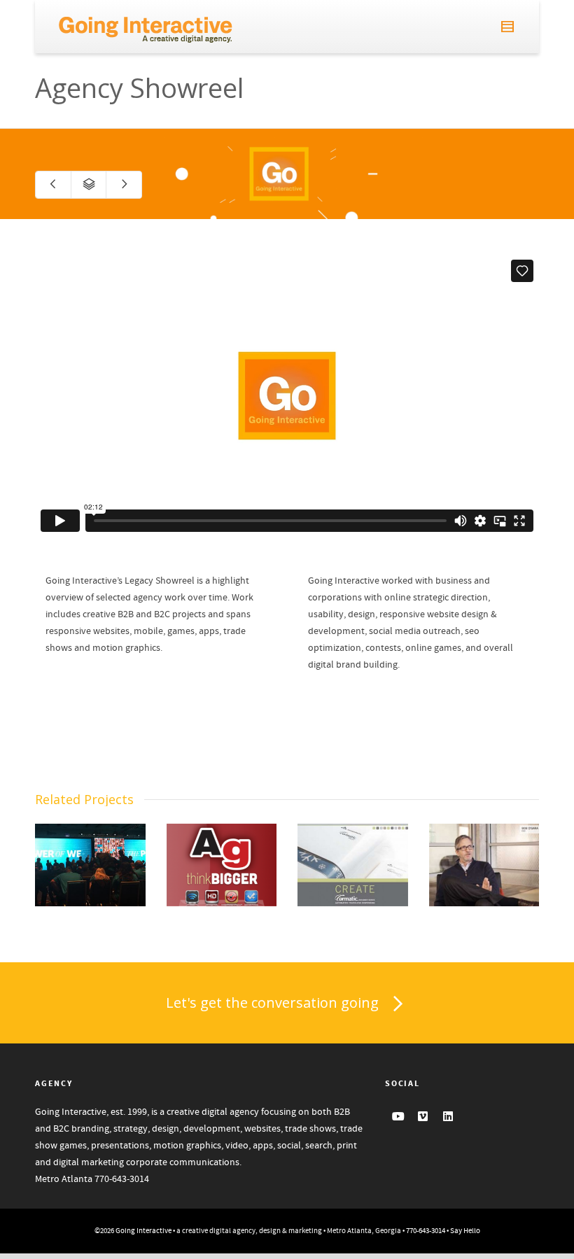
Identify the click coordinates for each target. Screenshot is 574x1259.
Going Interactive (143, 1231)
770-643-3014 (121, 1179)
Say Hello (465, 1231)
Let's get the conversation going (272, 1002)
